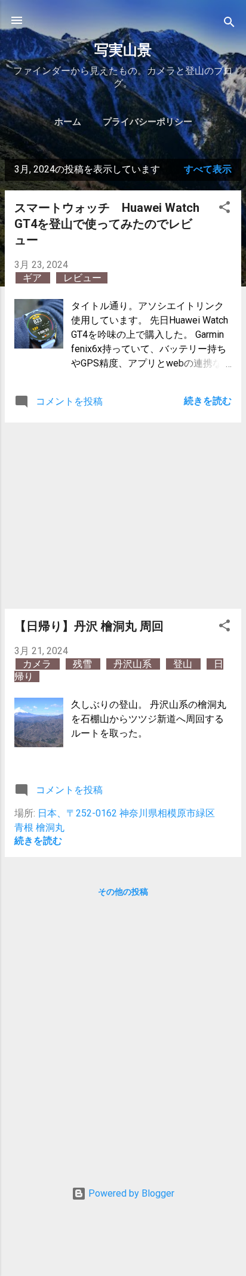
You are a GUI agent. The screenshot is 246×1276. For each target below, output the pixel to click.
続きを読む (208, 400)
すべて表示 (208, 169)
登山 (184, 664)
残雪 (83, 664)
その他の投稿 (123, 891)
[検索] (229, 24)
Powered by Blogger (130, 1193)
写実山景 (123, 50)
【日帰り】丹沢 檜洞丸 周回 (89, 626)
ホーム (67, 121)
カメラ (38, 664)
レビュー (82, 277)
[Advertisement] (123, 515)
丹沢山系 (133, 664)
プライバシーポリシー (147, 121)
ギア (33, 277)
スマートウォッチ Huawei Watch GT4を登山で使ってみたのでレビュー (106, 224)
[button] (224, 209)
